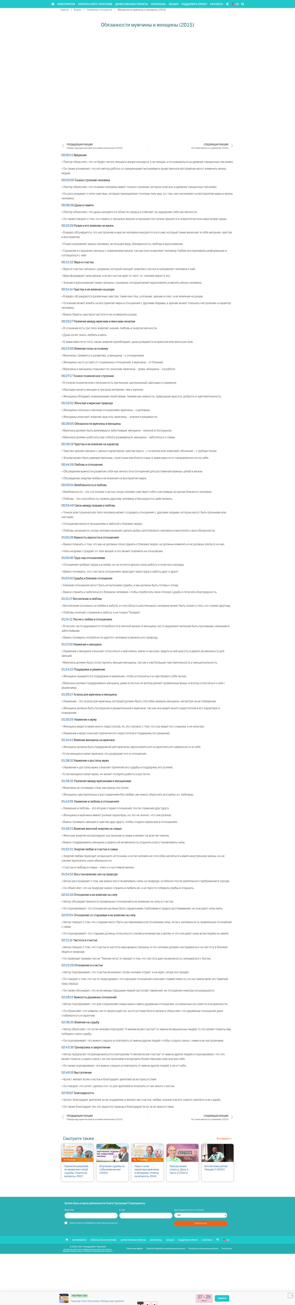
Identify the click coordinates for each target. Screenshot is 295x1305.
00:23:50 (67, 348)
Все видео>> (224, 1138)
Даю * (94, 1223)
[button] (242, 4)
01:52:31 (67, 849)
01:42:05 (67, 801)
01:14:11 (66, 619)
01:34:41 (67, 740)
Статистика (226, 1249)
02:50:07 (67, 1093)
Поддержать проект (194, 4)
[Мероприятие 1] (140, 1303)
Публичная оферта (134, 1249)
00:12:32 (67, 262)
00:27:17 (67, 376)
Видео (77, 10)
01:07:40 (67, 578)
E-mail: (122, 1210)
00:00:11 (67, 155)
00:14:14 (67, 289)
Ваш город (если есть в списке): (189, 1210)
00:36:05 (67, 423)
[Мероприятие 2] (147, 1303)
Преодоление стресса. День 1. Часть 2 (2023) (179, 1169)
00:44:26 (67, 464)
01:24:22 (67, 669)
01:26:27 (67, 694)
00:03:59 (67, 180)
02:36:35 (67, 1022)
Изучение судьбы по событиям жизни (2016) (112, 1169)
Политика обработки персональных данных (165, 1249)
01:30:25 (67, 719)
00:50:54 (67, 485)
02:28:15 (67, 997)
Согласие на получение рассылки (203, 1249)
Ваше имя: (70, 1210)
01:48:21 (67, 828)
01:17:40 (67, 644)
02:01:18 (67, 894)
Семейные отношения (99, 10)
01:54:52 (67, 874)
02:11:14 (67, 940)
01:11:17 (66, 598)
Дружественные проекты (131, 4)
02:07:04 (67, 915)
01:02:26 (67, 537)
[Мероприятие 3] (154, 1303)
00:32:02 (67, 403)
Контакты (216, 4)
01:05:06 (67, 558)
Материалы (158, 4)
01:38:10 (67, 760)
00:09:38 (67, 205)
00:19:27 (67, 321)
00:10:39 (67, 225)
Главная (64, 10)
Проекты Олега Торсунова (95, 4)
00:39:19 (67, 444)
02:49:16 (67, 1072)
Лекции (174, 4)
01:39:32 (67, 781)
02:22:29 (67, 965)
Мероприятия (66, 4)
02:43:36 (67, 1047)
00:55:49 (67, 505)
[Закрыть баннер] (290, 1295)
